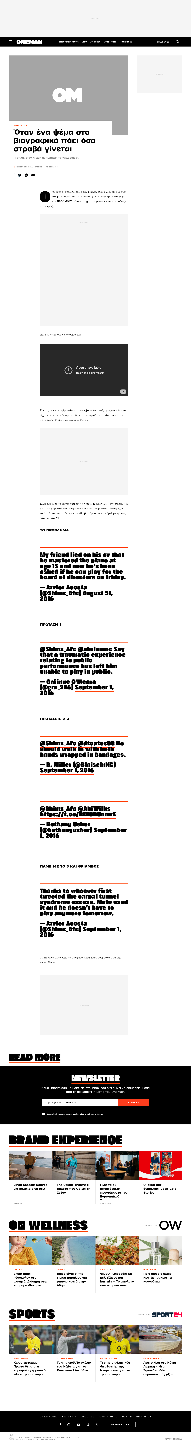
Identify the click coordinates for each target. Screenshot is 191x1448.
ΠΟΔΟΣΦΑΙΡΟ (22, 1358)
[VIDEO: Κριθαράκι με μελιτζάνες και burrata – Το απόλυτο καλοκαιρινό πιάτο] (117, 1250)
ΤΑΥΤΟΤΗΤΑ (69, 1417)
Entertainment (68, 42)
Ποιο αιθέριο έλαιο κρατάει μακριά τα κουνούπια (157, 1277)
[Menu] (10, 41)
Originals (110, 42)
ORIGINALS (21, 126)
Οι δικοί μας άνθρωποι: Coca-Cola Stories (159, 1188)
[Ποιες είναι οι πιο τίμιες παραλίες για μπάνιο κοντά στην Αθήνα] (74, 1250)
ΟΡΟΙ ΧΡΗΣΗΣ (108, 1417)
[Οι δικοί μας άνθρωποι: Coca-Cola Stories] (160, 1165)
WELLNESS (150, 1270)
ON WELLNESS (48, 1226)
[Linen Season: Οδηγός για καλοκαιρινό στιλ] (30, 1165)
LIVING (18, 1270)
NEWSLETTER (120, 1425)
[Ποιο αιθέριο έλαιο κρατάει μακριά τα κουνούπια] (160, 1250)
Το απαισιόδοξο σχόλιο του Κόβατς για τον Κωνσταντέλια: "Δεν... (74, 1366)
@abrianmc (95, 649)
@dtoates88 (96, 743)
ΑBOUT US (87, 1417)
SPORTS (32, 1315)
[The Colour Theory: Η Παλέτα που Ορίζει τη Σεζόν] (74, 1165)
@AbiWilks (94, 809)
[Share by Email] (33, 175)
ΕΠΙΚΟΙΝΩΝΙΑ (48, 1417)
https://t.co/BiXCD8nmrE (78, 814)
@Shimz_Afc (58, 649)
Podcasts (126, 42)
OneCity (95, 42)
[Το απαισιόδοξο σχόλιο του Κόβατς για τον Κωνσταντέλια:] (74, 1339)
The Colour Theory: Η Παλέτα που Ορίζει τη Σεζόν (73, 1188)
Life (84, 42)
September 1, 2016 (77, 690)
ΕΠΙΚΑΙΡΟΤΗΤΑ (153, 1358)
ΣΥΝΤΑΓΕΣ (106, 1270)
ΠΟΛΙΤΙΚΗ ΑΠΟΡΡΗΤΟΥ (136, 1417)
